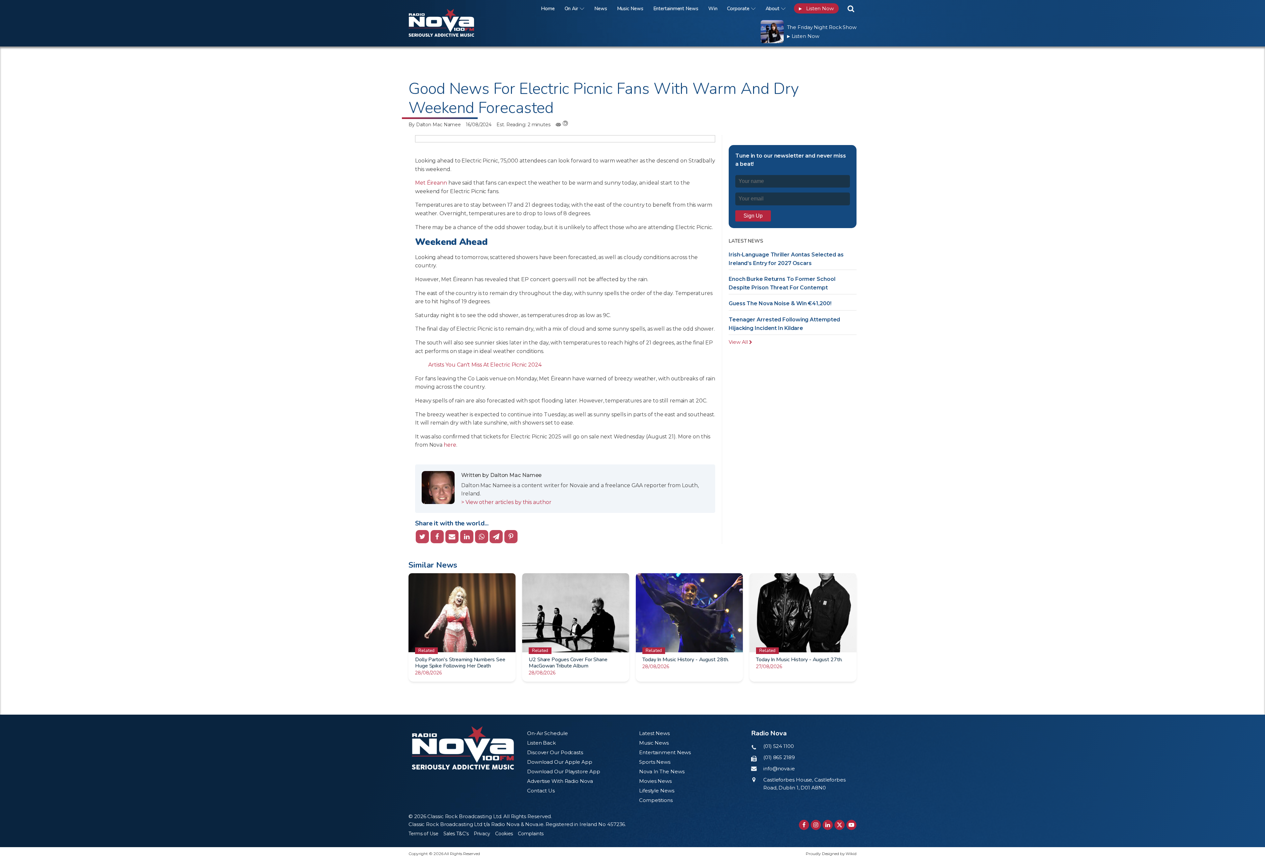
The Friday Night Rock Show (822, 27)
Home (548, 8)
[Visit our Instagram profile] (816, 825)
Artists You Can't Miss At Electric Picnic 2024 (484, 365)
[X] (422, 536)
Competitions (656, 800)
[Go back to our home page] (463, 748)
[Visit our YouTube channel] (851, 825)
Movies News (655, 781)
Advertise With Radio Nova (560, 781)
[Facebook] (437, 536)
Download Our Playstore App (563, 771)
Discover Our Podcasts (555, 752)
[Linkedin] (466, 536)
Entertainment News (675, 8)
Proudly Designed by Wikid (831, 853)
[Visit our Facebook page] (804, 825)
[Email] (452, 536)
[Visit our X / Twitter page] (839, 825)
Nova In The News (661, 771)
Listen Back (541, 743)
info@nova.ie (779, 768)
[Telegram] (496, 536)
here (450, 445)
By (434, 125)
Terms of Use (423, 834)
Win (712, 8)
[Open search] (851, 9)
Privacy (482, 834)
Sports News (654, 762)
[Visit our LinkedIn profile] (828, 825)
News (600, 8)
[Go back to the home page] (449, 8)
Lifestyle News (656, 790)
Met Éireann (431, 183)
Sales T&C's (456, 834)
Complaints (531, 834)
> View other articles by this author (506, 502)
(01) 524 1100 (778, 746)
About (773, 8)
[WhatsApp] (481, 536)
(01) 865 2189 (779, 757)
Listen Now (816, 8)
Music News (630, 8)
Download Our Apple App (559, 762)
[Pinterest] (511, 536)
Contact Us (541, 790)
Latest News (654, 733)
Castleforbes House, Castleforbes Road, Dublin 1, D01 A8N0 (804, 784)
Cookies (504, 834)
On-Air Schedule (547, 733)
